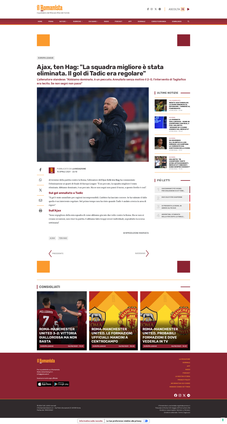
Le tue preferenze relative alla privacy (123, 421)
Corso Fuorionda (158, 21)
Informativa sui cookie (180, 383)
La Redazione (184, 359)
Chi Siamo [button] (93, 21)
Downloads (176, 21)
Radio (106, 21)
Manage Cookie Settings (180, 387)
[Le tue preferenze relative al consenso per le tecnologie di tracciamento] (223, 420)
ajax (52, 238)
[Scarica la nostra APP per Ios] (45, 384)
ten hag (63, 238)
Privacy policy (184, 380)
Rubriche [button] (77, 21)
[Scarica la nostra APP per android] (61, 384)
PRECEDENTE (57, 254)
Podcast (118, 21)
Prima (50, 21)
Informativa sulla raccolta (91, 421)
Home (40, 21)
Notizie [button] (62, 21)
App (130, 21)
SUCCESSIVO (140, 253)
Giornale (141, 21)
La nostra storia (182, 376)
